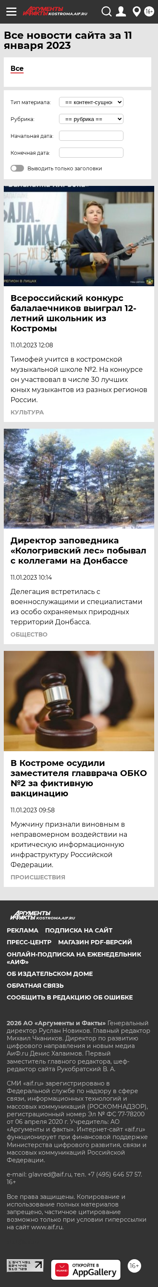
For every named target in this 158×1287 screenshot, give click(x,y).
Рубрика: (23, 119)
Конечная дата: (30, 153)
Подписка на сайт (78, 930)
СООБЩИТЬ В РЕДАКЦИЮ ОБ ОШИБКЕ (70, 997)
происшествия (38, 877)
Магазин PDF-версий (95, 942)
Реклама (22, 930)
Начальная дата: (32, 136)
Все (17, 68)
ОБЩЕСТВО (29, 634)
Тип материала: (31, 102)
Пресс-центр (29, 942)
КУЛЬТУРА (27, 412)
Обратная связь (35, 985)
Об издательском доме (50, 974)
